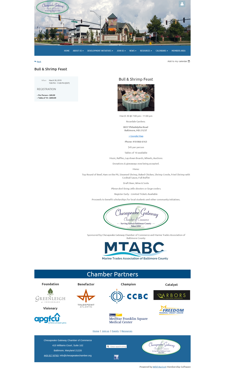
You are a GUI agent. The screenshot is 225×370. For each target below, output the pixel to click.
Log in (182, 4)
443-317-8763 (51, 355)
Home (96, 331)
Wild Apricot (159, 366)
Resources (126, 331)
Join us (105, 331)
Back (39, 61)
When (44, 80)
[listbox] (179, 61)
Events (115, 331)
